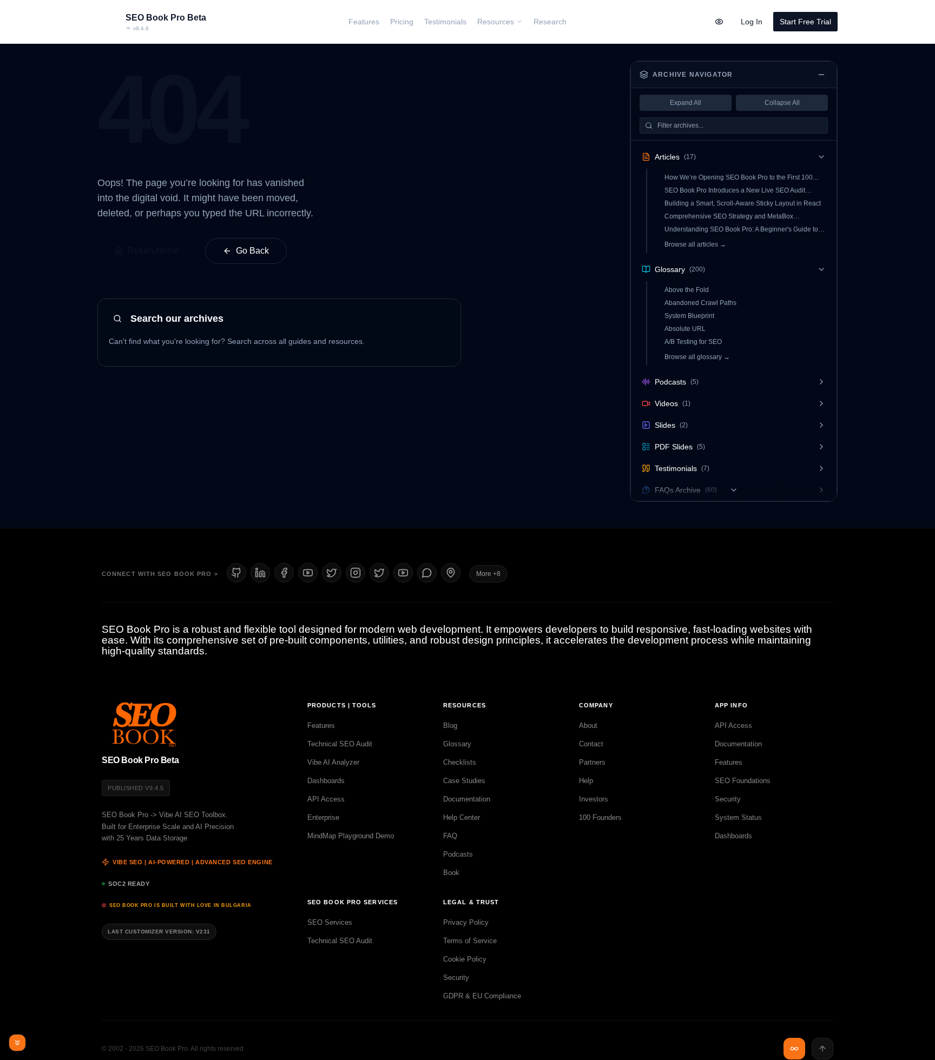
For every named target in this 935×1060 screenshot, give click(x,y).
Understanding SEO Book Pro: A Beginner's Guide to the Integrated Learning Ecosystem (741, 230)
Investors (593, 799)
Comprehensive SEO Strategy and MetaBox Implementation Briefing (728, 217)
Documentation (466, 799)
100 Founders (600, 817)
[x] (331, 572)
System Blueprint (689, 316)
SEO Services (329, 922)
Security (728, 799)
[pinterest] (450, 572)
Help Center (461, 817)
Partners (592, 762)
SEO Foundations (743, 781)
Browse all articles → (695, 244)
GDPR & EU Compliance (482, 996)
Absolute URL (685, 329)
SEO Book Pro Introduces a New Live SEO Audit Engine (734, 191)
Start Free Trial (805, 21)
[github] (236, 572)
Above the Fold (686, 290)
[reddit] (427, 572)
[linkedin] (260, 572)
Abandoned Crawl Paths (700, 303)
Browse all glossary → (697, 357)
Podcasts (458, 854)
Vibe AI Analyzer (333, 762)
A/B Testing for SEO (693, 342)
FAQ (450, 836)
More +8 (488, 574)
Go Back (252, 250)
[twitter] (379, 572)
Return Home (153, 250)
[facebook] (284, 572)
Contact (591, 744)
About (588, 725)
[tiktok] (403, 572)
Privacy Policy (466, 922)
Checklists (459, 762)
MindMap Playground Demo (350, 836)
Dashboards (326, 781)
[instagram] (355, 572)
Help (586, 781)
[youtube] (308, 572)
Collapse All (782, 103)
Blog (450, 725)
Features (321, 725)
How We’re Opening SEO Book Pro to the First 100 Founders (738, 178)
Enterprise (323, 817)
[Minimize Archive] (821, 74)
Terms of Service (470, 941)
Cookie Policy (464, 959)
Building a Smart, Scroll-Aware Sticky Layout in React (742, 203)
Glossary (457, 744)
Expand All (685, 103)
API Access (326, 799)
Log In (751, 21)
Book (451, 873)
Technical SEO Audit (339, 744)
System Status (738, 817)
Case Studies (464, 781)
